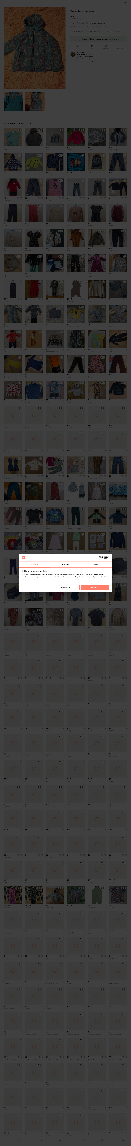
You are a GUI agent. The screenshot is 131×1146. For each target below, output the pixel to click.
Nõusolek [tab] (34, 564)
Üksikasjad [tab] (65, 564)
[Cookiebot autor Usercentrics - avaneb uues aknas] (100, 557)
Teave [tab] (96, 564)
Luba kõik (94, 587)
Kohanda (64, 587)
